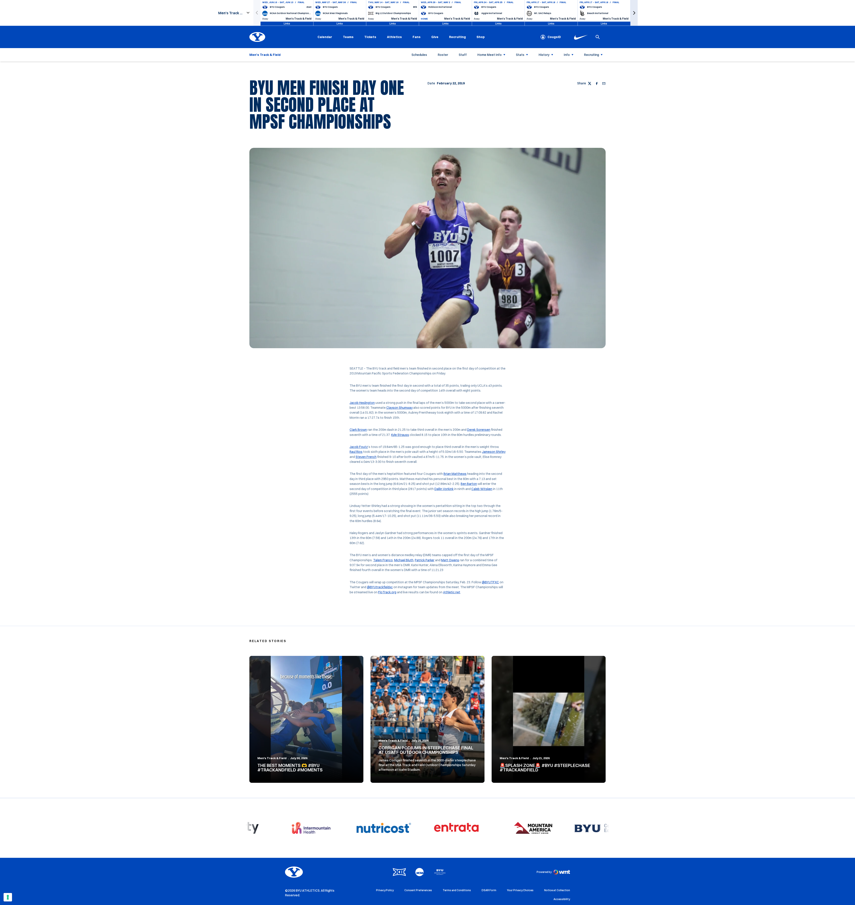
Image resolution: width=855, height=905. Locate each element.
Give (434, 37)
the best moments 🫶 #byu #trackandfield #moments (290, 768)
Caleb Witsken (481, 489)
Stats (520, 55)
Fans (417, 37)
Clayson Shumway (399, 408)
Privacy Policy (385, 890)
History (544, 55)
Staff (463, 55)
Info (567, 55)
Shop (480, 37)
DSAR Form (489, 890)
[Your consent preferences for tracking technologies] (8, 897)
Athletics (394, 37)
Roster (443, 55)
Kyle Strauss (400, 435)
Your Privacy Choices (520, 890)
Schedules (419, 55)
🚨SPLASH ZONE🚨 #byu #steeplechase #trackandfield (545, 768)
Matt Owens (450, 560)
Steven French (366, 457)
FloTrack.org (387, 592)
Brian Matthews (455, 474)
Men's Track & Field (272, 758)
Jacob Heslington (362, 403)
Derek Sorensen (478, 430)
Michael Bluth (403, 560)
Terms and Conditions (457, 890)
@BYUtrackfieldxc (380, 587)
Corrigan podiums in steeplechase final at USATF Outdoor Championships (426, 750)
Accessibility (562, 899)
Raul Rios (356, 452)
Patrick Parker (424, 560)
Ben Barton (469, 484)
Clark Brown (358, 430)
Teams (348, 37)
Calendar (325, 37)
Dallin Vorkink (444, 489)
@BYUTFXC (490, 582)
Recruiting (457, 37)
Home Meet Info (489, 55)
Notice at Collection (557, 890)
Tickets (370, 37)
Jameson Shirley (493, 452)
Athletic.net (451, 592)
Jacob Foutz (359, 447)
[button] (634, 13)
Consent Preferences (418, 890)
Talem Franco (383, 560)
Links (287, 23)
